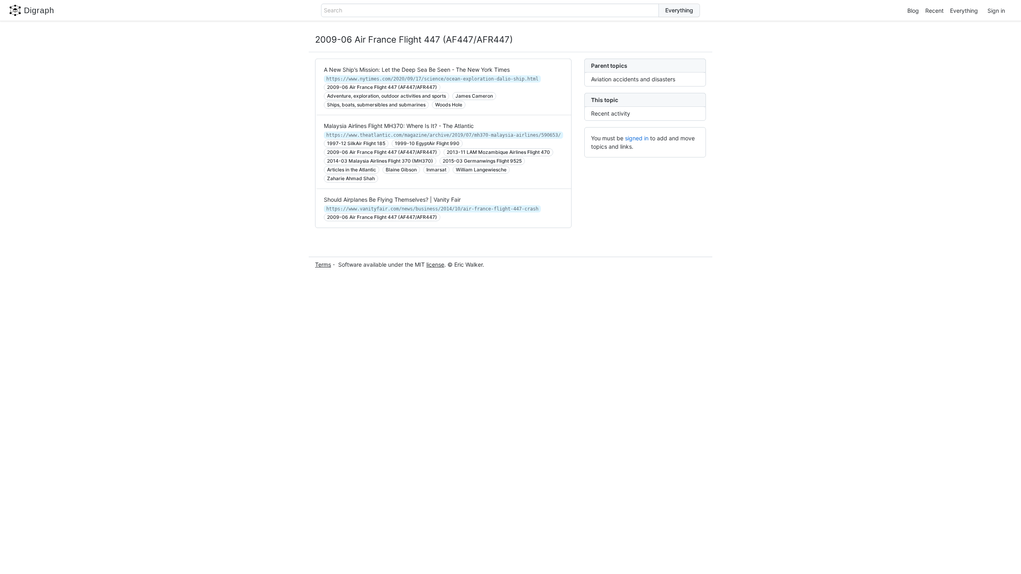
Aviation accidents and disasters (633, 79)
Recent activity (610, 113)
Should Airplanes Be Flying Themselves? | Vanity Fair (392, 199)
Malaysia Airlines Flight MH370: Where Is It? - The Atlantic (399, 125)
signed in (636, 138)
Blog (913, 10)
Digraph (39, 10)
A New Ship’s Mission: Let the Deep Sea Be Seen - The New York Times (417, 69)
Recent (934, 10)
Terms (323, 264)
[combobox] (490, 10)
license (435, 264)
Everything (964, 10)
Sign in (996, 10)
